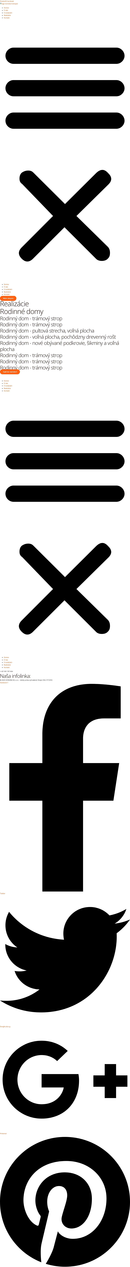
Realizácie (7, 15)
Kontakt (7, 18)
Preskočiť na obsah (7, 1)
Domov (6, 8)
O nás (6, 10)
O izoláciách (8, 13)
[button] (65, 151)
